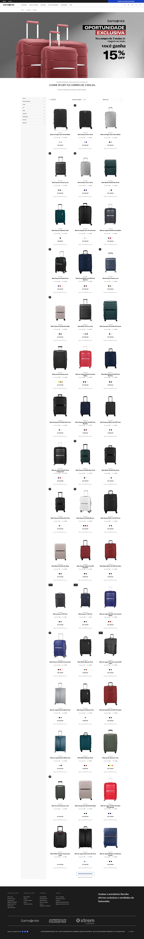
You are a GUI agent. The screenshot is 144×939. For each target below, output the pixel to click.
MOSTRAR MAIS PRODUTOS (85, 873)
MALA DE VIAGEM (33, 5)
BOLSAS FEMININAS (53, 5)
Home (22, 10)
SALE (71, 5)
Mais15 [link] (35, 10)
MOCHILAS (43, 5)
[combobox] (131, 931)
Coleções (28, 10)
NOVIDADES (24, 5)
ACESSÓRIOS (64, 5)
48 (84, 99)
